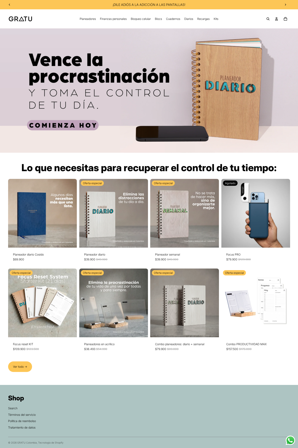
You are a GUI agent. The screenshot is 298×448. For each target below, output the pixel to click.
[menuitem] (88, 18)
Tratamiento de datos (21, 427)
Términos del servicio (22, 414)
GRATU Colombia (27, 442)
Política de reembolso (22, 421)
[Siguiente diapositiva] (285, 4)
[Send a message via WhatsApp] (290, 440)
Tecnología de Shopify (50, 442)
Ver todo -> (20, 366)
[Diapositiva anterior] (9, 4)
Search (12, 408)
